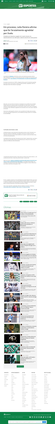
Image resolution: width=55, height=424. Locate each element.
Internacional (24, 393)
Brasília (10, 1)
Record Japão (46, 392)
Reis (32, 408)
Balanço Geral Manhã (35, 382)
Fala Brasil (33, 400)
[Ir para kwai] (37, 417)
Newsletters (45, 381)
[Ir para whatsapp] (48, 417)
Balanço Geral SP (34, 384)
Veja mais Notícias (20, 366)
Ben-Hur (33, 385)
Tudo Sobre (24, 406)
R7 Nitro (12, 392)
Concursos (23, 382)
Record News (31, 1)
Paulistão (5, 385)
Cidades (23, 381)
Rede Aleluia (46, 395)
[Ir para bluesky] (30, 417)
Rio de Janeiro (24, 400)
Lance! (5, 382)
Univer (45, 400)
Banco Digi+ (46, 374)
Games (12, 387)
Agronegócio (24, 374)
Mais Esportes (6, 384)
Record (27, 1)
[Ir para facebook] (48, 1)
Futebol (5, 381)
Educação (23, 387)
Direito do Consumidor (25, 384)
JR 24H (24, 1)
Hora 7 (23, 390)
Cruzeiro (21, 201)
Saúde (23, 403)
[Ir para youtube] (50, 417)
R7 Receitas (13, 393)
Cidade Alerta (33, 393)
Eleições (14, 1)
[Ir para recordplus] (41, 417)
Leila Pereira (31, 201)
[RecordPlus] (44, 1)
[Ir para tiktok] (43, 417)
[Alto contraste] (4, 43)
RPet (12, 395)
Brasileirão (5, 376)
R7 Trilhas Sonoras (46, 384)
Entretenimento (15, 372)
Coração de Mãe (34, 395)
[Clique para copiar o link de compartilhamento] (36, 40)
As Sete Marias (34, 379)
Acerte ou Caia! (34, 374)
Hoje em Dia (33, 401)
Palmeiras (11, 76)
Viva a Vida (12, 400)
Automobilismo (6, 374)
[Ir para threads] (39, 417)
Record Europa (46, 390)
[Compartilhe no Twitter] (28, 40)
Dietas (12, 381)
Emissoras (45, 379)
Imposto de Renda (24, 392)
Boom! (32, 387)
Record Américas (46, 387)
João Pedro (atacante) (26, 201)
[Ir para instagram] (51, 1)
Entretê (17, 1)
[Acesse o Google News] (34, 40)
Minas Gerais (24, 395)
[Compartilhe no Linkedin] (31, 40)
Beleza (12, 374)
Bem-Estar (12, 376)
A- (7, 43)
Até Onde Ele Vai (34, 381)
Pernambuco (24, 398)
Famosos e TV (13, 384)
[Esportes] (27, 5)
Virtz (12, 398)
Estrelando (12, 382)
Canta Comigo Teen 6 (35, 390)
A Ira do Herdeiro (34, 376)
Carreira (45, 376)
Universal (45, 401)
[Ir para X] (50, 1)
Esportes (20, 1)
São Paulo (23, 401)
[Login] (53, 1)
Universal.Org (46, 403)
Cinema (12, 379)
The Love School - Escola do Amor (36, 409)
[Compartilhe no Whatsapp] (33, 40)
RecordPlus (45, 382)
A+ (5, 43)
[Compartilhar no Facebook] (30, 40)
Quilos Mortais (34, 406)
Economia (23, 385)
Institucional (47, 372)
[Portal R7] (2, 1)
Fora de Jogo (6, 379)
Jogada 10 (5, 40)
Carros (23, 379)
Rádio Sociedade (46, 385)
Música (12, 390)
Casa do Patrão (34, 392)
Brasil (23, 376)
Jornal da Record (34, 403)
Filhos (12, 385)
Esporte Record (34, 398)
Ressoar (45, 398)
